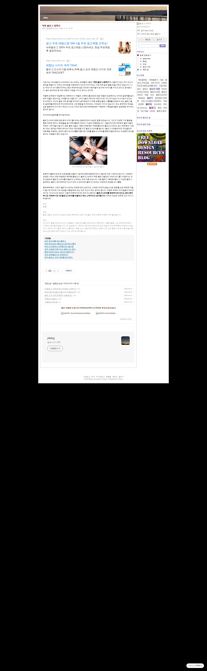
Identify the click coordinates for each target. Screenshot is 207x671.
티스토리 (157, 104)
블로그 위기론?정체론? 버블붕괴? (58, 295)
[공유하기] (54, 271)
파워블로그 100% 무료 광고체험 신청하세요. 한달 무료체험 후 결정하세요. (78, 49)
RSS (97, 308)
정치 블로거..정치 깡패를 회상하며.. (59, 257)
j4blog (45, 18)
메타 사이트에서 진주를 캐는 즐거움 (59, 246)
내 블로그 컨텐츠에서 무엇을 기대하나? (61, 289)
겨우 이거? (155, 83)
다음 (161, 80)
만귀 (86, 379)
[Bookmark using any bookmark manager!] (75, 313)
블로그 (152, 107)
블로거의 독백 (53, 342)
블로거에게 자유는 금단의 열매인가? (59, 252)
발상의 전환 (154, 89)
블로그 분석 (161, 111)
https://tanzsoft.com (55, 60)
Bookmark (85, 308)
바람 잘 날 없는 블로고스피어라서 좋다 (60, 244)
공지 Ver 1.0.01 (147, 31)
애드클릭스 (142, 80)
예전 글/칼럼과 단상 (50, 28)
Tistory (120, 379)
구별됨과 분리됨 (51, 302)
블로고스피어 (161, 95)
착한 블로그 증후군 (51, 25)
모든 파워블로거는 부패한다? (56, 255)
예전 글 (48, 283)
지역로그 (134, 19)
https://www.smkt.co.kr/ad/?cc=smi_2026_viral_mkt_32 (72, 38)
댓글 (146, 95)
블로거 (150, 98)
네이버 (152, 111)
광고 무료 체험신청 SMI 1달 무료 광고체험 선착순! (77, 43)
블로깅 (149, 104)
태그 (143, 19)
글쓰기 (145, 89)
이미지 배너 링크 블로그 (150, 34)
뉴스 (152, 95)
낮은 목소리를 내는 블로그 (55, 241)
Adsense (141, 98)
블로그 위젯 (155, 92)
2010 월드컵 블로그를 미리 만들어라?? (60, 292)
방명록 (162, 19)
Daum (105, 379)
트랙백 (141, 104)
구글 (165, 101)
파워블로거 (153, 80)
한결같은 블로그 (51, 299)
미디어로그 (152, 19)
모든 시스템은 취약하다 (151, 101)
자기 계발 (144, 111)
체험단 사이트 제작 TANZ (61, 65)
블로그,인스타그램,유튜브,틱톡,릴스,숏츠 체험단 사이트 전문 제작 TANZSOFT (79, 71)
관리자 (114, 377)
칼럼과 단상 (57, 283)
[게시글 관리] (58, 271)
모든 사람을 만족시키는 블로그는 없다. (60, 249)
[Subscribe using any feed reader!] (106, 313)
